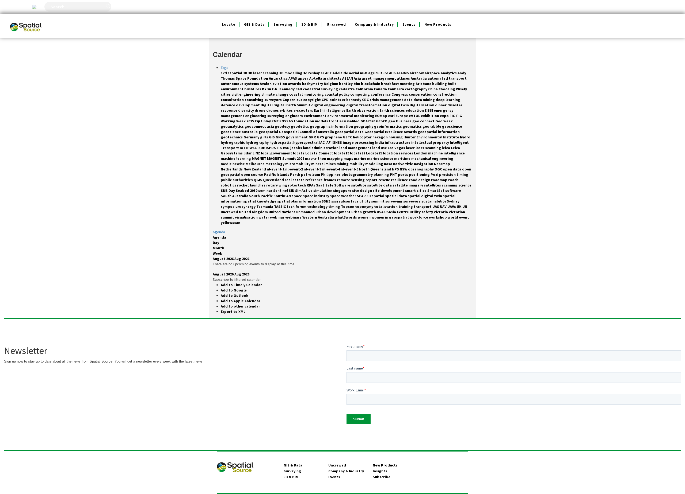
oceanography (421, 169)
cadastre (347, 89)
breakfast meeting (398, 83)
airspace (433, 73)
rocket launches (251, 185)
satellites (433, 185)
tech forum (297, 206)
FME (275, 121)
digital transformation (367, 105)
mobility (357, 163)
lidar (248, 153)
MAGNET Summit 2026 (286, 158)
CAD (299, 89)
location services (398, 153)
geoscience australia (239, 131)
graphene (334, 137)
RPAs (311, 185)
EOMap (381, 115)
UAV (443, 206)
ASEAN (348, 78)
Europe (402, 115)
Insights (380, 471)
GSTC (348, 137)
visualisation (246, 217)
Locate (228, 24)
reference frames (321, 179)
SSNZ (326, 201)
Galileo (353, 121)
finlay (266, 121)
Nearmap (442, 163)
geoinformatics (388, 126)
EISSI (429, 110)
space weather (343, 195)
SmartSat (436, 190)
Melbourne (255, 163)
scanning (450, 185)
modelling (374, 163)
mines (331, 163)
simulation (323, 190)
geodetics (300, 126)
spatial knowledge (260, 201)
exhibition (430, 115)
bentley (346, 83)
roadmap (439, 179)
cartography (416, 89)
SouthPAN (282, 195)
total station (386, 206)
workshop (438, 217)
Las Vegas (397, 147)
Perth (295, 174)
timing (334, 206)
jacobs (296, 147)
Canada (381, 89)
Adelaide (341, 73)
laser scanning (429, 147)
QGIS (258, 179)
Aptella (316, 78)
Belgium (331, 83)
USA (380, 211)
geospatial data (349, 131)
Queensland (274, 179)
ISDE (261, 147)
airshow (417, 73)
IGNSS (337, 142)
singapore (342, 190)
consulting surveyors (264, 99)
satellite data (380, 185)
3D (245, 73)
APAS (293, 78)
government (297, 137)
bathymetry (313, 83)
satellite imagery (408, 185)
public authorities (237, 179)
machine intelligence (446, 153)
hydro (465, 137)
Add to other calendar (240, 306)
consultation (233, 99)
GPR (313, 137)
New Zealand (255, 169)
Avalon (266, 83)
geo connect (423, 121)
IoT (243, 147)
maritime (402, 158)
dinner (441, 105)
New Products (437, 24)
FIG (453, 115)
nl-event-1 (276, 169)
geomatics (413, 126)
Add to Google (234, 290)
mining (343, 163)
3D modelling (291, 73)
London (421, 153)
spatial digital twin (425, 195)
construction (444, 94)
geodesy (283, 126)
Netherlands (232, 169)
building (440, 83)
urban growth (364, 211)
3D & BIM (310, 24)
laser (411, 147)
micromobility (298, 163)
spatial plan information (299, 201)
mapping (335, 158)
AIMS (405, 73)
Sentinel (281, 190)
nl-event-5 (350, 169)
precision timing (453, 174)
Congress (400, 94)
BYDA (267, 89)
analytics (449, 73)
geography (364, 126)
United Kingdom (254, 211)
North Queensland (375, 169)
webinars (293, 217)
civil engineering (246, 94)
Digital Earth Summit (292, 105)
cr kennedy (352, 99)
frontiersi (338, 121)
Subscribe (381, 476)
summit (378, 201)
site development (389, 190)
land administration (321, 147)
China (433, 89)
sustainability (434, 201)
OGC (439, 169)
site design (362, 190)
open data (452, 169)
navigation (424, 163)
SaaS (320, 185)
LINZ (257, 153)
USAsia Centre (397, 211)
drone (260, 110)
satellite (359, 185)
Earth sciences (392, 110)
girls (264, 137)
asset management (379, 78)
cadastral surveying (321, 89)
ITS (280, 147)
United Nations (282, 211)
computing (360, 94)
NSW (404, 169)
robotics (229, 185)
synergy (249, 206)
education (415, 110)
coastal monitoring (307, 94)
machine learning (236, 158)
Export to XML (233, 311)
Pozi (435, 174)
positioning (420, 174)
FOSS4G (286, 121)
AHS (393, 73)
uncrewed (230, 211)
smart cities (416, 190)
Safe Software (338, 185)
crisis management (387, 99)
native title (403, 163)
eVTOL (415, 115)
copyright (312, 99)
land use (380, 147)
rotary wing (277, 185)
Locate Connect (319, 153)
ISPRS (271, 147)
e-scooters (304, 110)
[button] (237, 279)
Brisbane (424, 83)
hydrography (257, 142)
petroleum (311, 174)
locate (299, 153)
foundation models (311, 121)
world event (458, 217)
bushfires (253, 89)
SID (292, 190)
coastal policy (337, 94)
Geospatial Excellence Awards (391, 131)
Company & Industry (374, 24)
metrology (275, 163)
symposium (231, 206)
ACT (329, 73)
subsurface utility (355, 201)
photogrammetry (357, 174)
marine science (380, 158)
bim (357, 83)
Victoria (441, 211)
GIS (272, 137)
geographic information (332, 126)
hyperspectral (306, 142)
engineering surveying (265, 115)
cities (226, 94)
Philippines (331, 174)
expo (445, 115)
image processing (359, 142)
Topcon (348, 206)
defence (228, 105)
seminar (265, 190)
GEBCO (382, 121)
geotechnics (232, 137)
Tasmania (265, 206)
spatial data (396, 195)
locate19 (342, 153)
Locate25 (374, 153)
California (365, 89)
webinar (277, 217)
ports (403, 174)
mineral (318, 163)
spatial (378, 195)
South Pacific (261, 195)
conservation (421, 94)
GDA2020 (368, 121)
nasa (388, 163)
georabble (432, 126)
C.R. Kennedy (283, 89)
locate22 (358, 153)
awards (295, 83)
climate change (275, 94)
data (408, 99)
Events (408, 24)
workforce (419, 217)
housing (396, 137)
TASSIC (280, 206)
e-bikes (287, 110)
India (380, 142)
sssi (335, 201)
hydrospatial (281, 142)
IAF (328, 142)
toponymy (364, 206)
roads (453, 179)
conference (381, 94)
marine (360, 158)
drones (273, 110)
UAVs (452, 206)
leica (446, 147)
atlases (404, 78)
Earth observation (362, 110)
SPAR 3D (364, 195)
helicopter (362, 137)
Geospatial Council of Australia (307, 131)
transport (423, 206)
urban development (333, 211)
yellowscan (230, 222)
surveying (394, 201)
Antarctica (278, 78)
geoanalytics (233, 126)
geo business (400, 121)
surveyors (412, 201)
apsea (303, 78)
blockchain (371, 83)
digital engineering (328, 105)
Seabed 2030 (247, 190)
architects (332, 78)
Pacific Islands (277, 174)
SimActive (304, 190)
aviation (280, 83)
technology (317, 206)
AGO (364, 73)
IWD (286, 147)
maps (349, 158)
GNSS (281, 137)
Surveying (282, 24)
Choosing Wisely (453, 89)
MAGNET (259, 158)
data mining (424, 99)
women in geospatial (390, 217)
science (464, 185)
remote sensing (351, 179)
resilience (400, 179)
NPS (396, 169)
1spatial (235, 73)
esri (391, 115)
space (297, 195)
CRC (366, 99)
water (264, 217)
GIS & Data (254, 24)
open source (252, 174)
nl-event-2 (294, 169)
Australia (419, 78)
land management (355, 147)
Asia (358, 78)
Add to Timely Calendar (241, 284)
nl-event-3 (313, 169)
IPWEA (251, 147)
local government (277, 153)
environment (315, 115)
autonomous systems (240, 83)
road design (420, 179)
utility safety (422, 211)
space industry (316, 195)
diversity (246, 110)
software (453, 190)
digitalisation (422, 105)
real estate (295, 179)
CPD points (332, 99)
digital (267, 105)
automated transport (447, 78)
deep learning (448, 99)
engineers (294, 115)
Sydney (453, 201)
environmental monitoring (351, 115)
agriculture (378, 73)
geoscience (452, 126)
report (372, 179)
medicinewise (233, 163)
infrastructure (398, 142)
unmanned (305, 211)
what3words (346, 217)
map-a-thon (316, 158)
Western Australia (318, 217)
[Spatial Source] (26, 20)
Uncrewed (336, 24)
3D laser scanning (263, 73)
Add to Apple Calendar (240, 300)
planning (382, 174)
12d (224, 73)
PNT (394, 174)
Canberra (396, 89)
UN (464, 206)
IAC (322, 142)
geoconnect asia (260, 126)
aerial (354, 73)
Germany (251, 137)
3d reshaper (314, 73)
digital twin (399, 105)
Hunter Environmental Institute (432, 137)
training (406, 206)
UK (459, 206)
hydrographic (233, 142)
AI (399, 73)
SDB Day (228, 190)
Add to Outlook (234, 295)
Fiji (258, 121)
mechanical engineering (432, 158)
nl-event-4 (331, 169)
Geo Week (444, 121)
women (364, 217)
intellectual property (430, 142)
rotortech (297, 185)
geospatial (268, 131)
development (248, 105)
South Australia (235, 195)
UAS (436, 206)
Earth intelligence (330, 110)
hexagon (380, 137)
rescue (384, 179)
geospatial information (439, 131)
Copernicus (293, 99)
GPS (321, 137)
